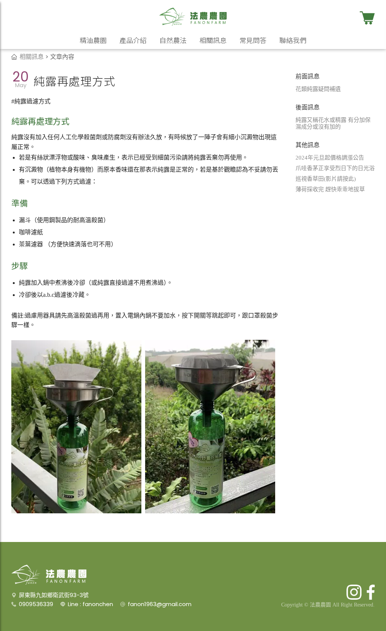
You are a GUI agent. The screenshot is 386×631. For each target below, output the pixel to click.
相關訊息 (213, 40)
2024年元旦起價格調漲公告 (330, 158)
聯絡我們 (292, 40)
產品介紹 (133, 40)
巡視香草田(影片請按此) (326, 179)
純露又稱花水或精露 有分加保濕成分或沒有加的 (333, 123)
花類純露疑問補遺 (318, 89)
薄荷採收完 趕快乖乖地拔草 (330, 189)
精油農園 (93, 40)
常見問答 (253, 40)
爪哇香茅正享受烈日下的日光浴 (335, 168)
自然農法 (173, 40)
